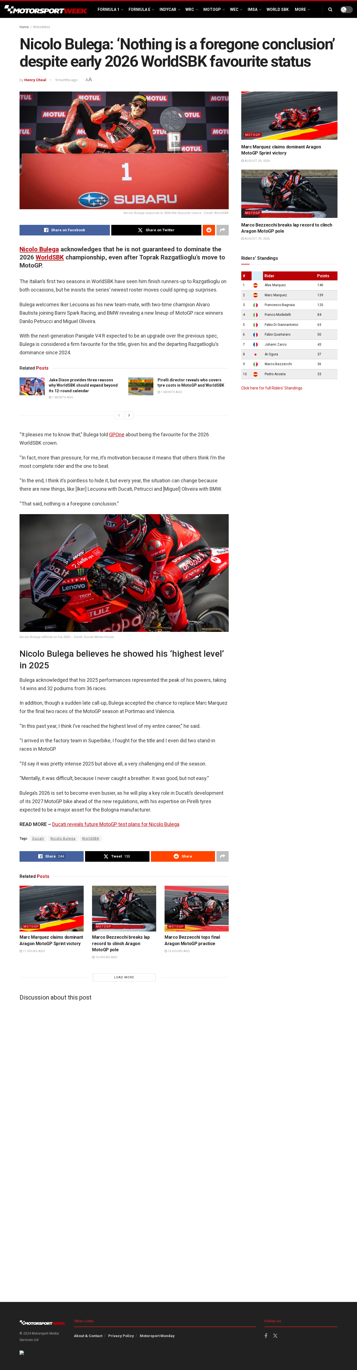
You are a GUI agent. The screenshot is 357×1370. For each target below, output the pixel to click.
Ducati (38, 839)
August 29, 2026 (257, 161)
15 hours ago (106, 957)
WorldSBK (50, 257)
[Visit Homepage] (46, 9)
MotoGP (212, 9)
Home (24, 27)
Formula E (139, 9)
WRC (189, 9)
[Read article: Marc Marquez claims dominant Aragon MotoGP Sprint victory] (52, 908)
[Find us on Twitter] (275, 1336)
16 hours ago (178, 951)
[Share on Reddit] (209, 230)
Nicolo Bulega (39, 249)
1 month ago (62, 397)
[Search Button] (330, 9)
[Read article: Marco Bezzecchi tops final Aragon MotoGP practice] (197, 908)
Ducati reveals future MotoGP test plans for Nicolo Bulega (115, 824)
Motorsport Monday (157, 1336)
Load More (124, 977)
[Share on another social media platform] (222, 230)
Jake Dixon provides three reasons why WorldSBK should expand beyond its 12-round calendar (83, 385)
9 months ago (66, 80)
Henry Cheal (35, 80)
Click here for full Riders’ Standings (271, 388)
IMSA (252, 9)
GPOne (116, 434)
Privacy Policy (121, 1336)
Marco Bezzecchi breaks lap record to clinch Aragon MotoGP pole (121, 943)
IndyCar (168, 9)
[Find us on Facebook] (265, 1336)
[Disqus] (124, 1074)
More (300, 9)
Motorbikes (41, 27)
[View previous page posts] (119, 415)
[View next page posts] (129, 415)
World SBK (278, 9)
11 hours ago (33, 951)
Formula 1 (108, 9)
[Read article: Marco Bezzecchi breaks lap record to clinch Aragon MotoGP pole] (124, 908)
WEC (234, 9)
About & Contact (88, 1336)
